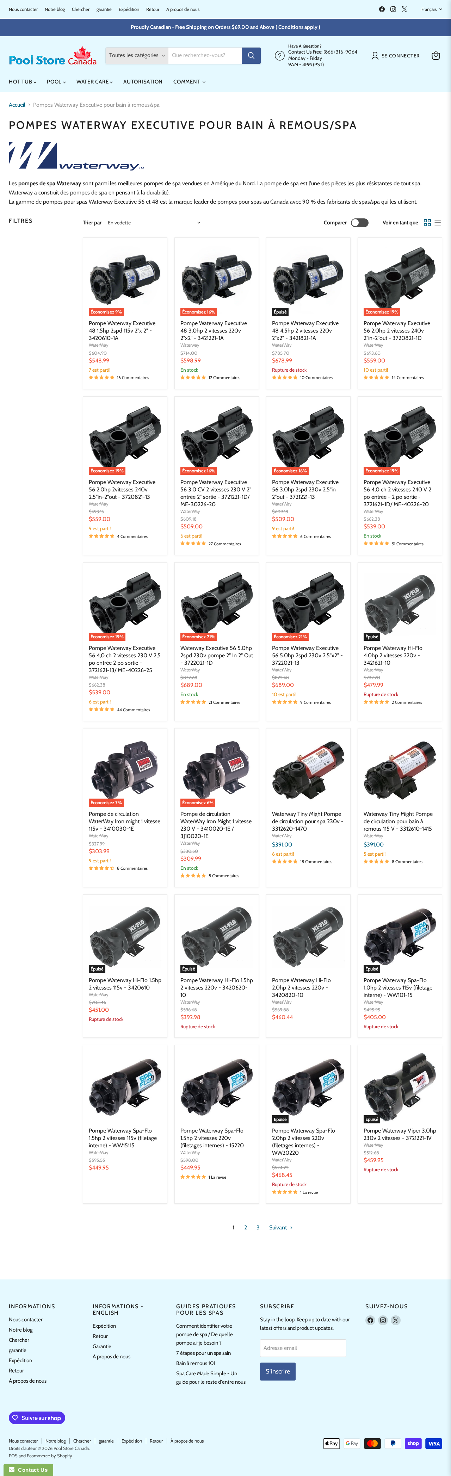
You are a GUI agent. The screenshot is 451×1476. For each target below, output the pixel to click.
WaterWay (99, 345)
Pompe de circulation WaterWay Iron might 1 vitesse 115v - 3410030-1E (124, 821)
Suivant (278, 1227)
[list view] (437, 223)
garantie (104, 9)
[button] (397, 55)
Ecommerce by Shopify (49, 1455)
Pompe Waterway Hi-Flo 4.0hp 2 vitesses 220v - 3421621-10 (393, 655)
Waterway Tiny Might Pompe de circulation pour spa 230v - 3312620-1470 (308, 821)
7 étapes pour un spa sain (203, 1353)
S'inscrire (278, 1371)
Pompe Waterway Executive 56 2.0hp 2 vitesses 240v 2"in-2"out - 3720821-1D (397, 330)
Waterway (189, 345)
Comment (187, 82)
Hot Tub (21, 82)
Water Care (93, 82)
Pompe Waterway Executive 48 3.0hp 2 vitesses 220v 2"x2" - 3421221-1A (213, 330)
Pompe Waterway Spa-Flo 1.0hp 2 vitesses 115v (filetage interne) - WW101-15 (398, 987)
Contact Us (31, 1470)
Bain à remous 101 (195, 1363)
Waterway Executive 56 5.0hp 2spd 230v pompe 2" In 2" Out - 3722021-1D (216, 655)
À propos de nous (182, 9)
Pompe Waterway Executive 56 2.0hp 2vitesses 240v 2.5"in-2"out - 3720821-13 (122, 489)
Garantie (102, 1346)
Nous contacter (23, 9)
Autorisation (143, 82)
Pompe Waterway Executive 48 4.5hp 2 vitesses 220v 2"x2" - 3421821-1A (305, 330)
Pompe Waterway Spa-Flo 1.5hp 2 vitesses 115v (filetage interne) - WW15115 (123, 1138)
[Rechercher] (251, 56)
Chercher (80, 9)
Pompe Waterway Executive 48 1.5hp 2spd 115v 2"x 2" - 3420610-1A (122, 330)
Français (429, 9)
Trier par (92, 223)
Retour (152, 9)
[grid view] (427, 223)
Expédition (129, 9)
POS (13, 1455)
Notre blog (55, 9)
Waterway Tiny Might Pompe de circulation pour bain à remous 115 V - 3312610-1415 (398, 821)
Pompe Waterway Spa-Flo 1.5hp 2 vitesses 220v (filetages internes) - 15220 (212, 1138)
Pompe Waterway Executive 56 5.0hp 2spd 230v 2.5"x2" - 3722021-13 (307, 655)
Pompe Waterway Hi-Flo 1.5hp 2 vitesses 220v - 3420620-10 (216, 987)
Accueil (17, 105)
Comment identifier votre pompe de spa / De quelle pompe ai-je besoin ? (204, 1334)
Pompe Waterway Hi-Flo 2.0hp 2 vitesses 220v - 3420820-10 (301, 987)
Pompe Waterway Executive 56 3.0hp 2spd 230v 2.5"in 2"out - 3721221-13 (305, 489)
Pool (55, 82)
